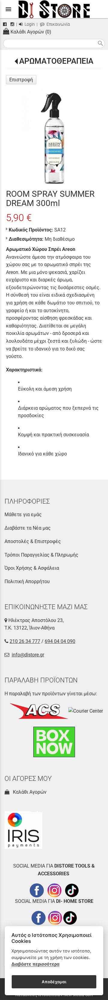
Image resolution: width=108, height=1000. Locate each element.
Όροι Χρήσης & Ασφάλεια (31, 568)
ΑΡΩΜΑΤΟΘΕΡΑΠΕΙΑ (56, 61)
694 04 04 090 (60, 641)
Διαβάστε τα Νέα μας (27, 528)
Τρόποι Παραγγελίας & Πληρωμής (41, 555)
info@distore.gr (28, 655)
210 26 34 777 (25, 641)
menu (8, 9)
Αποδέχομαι (54, 981)
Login (29, 24)
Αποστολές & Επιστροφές (32, 541)
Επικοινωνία (58, 24)
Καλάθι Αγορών (28, 792)
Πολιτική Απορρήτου (27, 581)
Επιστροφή (21, 80)
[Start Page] (54, 9)
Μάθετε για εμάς (23, 514)
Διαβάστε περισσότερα (35, 964)
